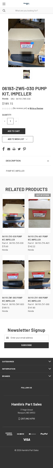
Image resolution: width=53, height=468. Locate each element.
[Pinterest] (24, 149)
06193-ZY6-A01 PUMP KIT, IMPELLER (38, 238)
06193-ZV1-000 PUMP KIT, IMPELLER (38, 299)
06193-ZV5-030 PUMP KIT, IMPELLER (12, 238)
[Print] (14, 149)
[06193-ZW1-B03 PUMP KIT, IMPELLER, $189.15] (13, 274)
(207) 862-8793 (28, 418)
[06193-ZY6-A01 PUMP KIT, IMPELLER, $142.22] (39, 213)
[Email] (8, 149)
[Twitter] (19, 149)
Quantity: (7, 115)
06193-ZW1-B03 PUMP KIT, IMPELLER (12, 299)
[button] (35, 108)
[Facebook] (3, 149)
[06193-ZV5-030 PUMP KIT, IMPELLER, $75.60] (13, 213)
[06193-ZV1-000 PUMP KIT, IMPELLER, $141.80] (39, 274)
